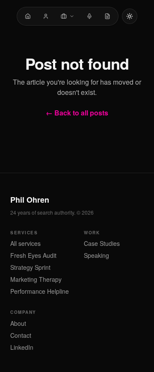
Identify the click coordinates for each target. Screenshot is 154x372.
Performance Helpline (39, 291)
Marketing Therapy (36, 279)
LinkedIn (21, 347)
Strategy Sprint (30, 267)
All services (25, 243)
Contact (20, 335)
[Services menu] (68, 16)
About (18, 323)
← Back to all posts (77, 113)
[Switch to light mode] (129, 16)
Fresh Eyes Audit (33, 255)
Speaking (96, 255)
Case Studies (102, 243)
